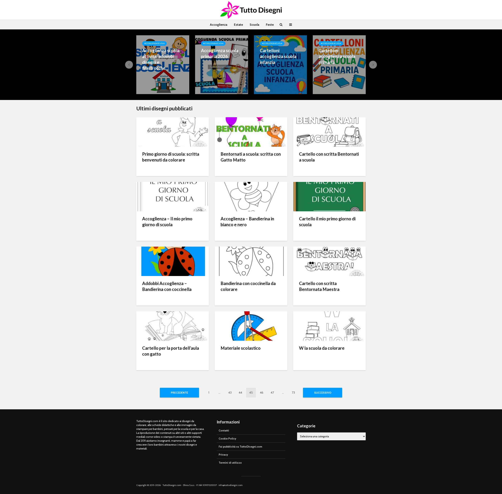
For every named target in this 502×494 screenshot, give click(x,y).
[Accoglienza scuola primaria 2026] (221, 64)
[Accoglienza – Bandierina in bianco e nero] (251, 196)
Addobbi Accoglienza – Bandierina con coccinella (167, 286)
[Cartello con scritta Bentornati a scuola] (329, 131)
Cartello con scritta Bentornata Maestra (319, 286)
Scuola (254, 24)
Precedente (179, 392)
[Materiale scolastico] (251, 326)
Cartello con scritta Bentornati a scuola (329, 157)
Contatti (224, 430)
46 (261, 392)
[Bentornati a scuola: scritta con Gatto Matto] (251, 131)
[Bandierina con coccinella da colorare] (251, 261)
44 (240, 392)
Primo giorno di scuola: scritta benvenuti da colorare (170, 157)
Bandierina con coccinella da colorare (248, 286)
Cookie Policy (227, 438)
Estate (238, 24)
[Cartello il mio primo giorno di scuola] (329, 196)
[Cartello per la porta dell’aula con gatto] (172, 326)
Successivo (322, 392)
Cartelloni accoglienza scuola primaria (337, 56)
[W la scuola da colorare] (329, 326)
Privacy (223, 454)
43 (230, 392)
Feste (270, 24)
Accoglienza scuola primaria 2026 (219, 53)
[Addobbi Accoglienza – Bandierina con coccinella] (172, 261)
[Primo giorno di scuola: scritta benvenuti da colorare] (172, 131)
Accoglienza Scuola (154, 43)
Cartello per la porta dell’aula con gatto (170, 351)
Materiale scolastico (241, 348)
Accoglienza (218, 24)
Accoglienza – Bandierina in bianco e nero (247, 221)
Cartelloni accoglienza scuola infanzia (278, 56)
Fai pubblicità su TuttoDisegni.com (240, 446)
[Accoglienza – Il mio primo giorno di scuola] (172, 196)
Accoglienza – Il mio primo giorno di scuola (167, 221)
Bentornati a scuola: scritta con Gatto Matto (251, 157)
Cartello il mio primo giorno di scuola (327, 221)
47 (272, 392)
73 (293, 392)
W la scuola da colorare (322, 348)
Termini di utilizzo (230, 462)
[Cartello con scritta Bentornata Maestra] (329, 261)
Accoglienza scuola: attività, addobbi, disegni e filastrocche (161, 59)
